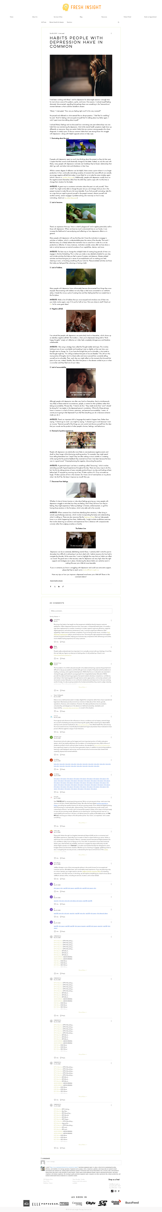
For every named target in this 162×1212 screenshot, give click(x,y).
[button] (118, 22)
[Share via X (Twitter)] (55, 586)
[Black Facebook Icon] (119, 1195)
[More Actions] (111, 620)
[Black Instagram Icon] (115, 1195)
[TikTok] (112, 1195)
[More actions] (111, 33)
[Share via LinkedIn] (59, 586)
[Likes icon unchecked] (55, 642)
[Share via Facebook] (50, 586)
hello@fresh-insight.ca (114, 1187)
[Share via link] (63, 586)
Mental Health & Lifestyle (57, 22)
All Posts (43, 22)
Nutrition (69, 22)
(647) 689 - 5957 (116, 1189)
